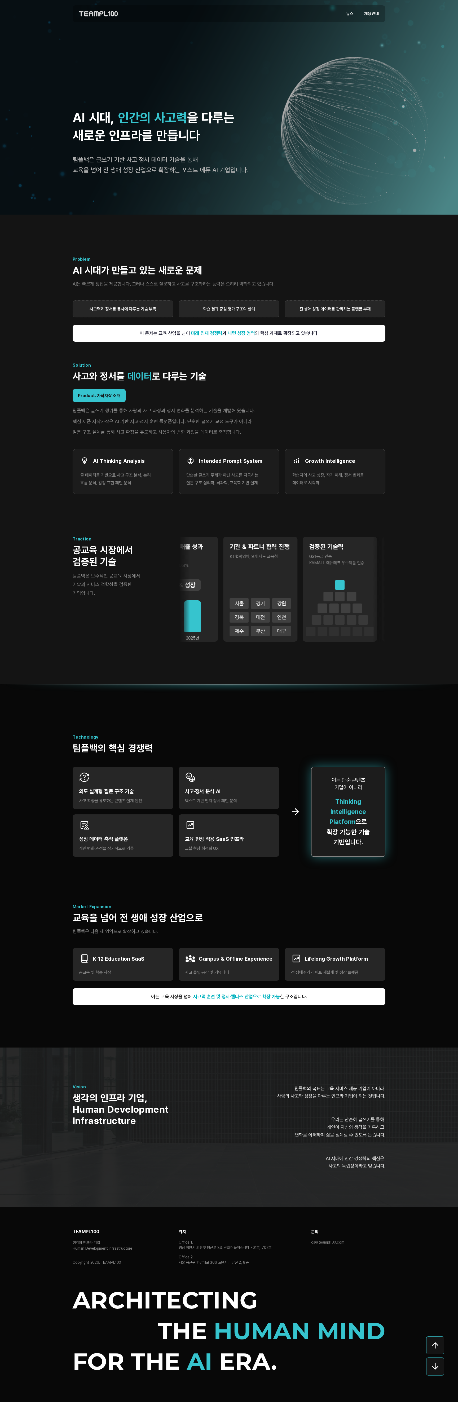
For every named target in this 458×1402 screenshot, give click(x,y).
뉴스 (350, 13)
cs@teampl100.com (327, 1242)
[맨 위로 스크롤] (435, 1345)
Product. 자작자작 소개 (99, 395)
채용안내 (371, 13)
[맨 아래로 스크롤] (435, 1366)
